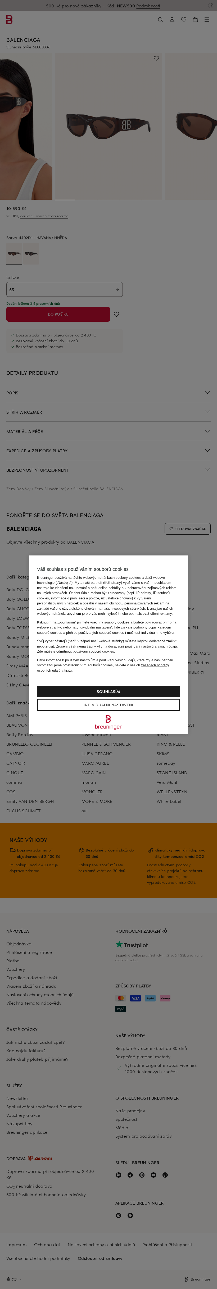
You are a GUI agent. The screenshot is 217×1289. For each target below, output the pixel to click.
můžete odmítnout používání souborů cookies (75, 651)
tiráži (68, 670)
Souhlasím (108, 691)
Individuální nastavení (108, 705)
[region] (108, 644)
